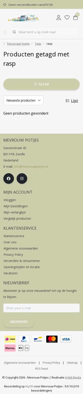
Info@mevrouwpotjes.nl (31, 166)
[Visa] (65, 339)
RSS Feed (41, 369)
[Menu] (4, 32)
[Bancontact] (38, 339)
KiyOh (29, 386)
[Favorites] (67, 18)
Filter (44, 84)
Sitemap (72, 363)
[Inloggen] (58, 18)
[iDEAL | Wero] (10, 339)
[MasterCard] (52, 339)
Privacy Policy (51, 363)
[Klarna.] (10, 348)
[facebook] (8, 178)
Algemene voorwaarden (20, 363)
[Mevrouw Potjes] (24, 17)
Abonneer (19, 321)
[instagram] (22, 178)
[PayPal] (24, 339)
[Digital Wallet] (24, 348)
